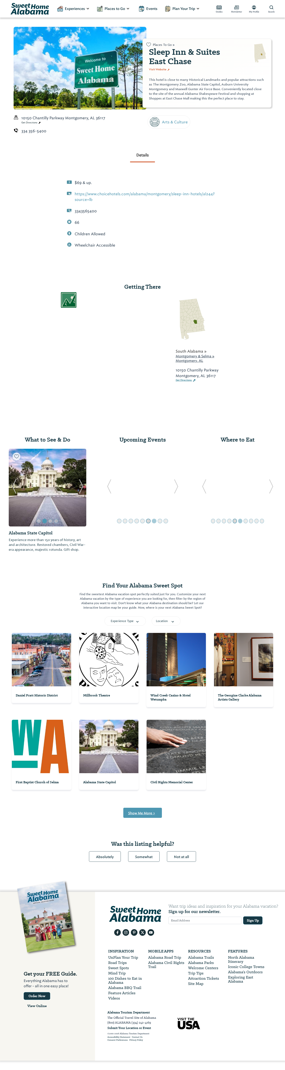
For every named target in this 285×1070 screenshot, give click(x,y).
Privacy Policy (136, 1040)
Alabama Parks (201, 963)
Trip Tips (196, 973)
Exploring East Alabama (240, 979)
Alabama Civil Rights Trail (166, 965)
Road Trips (117, 963)
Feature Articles (122, 993)
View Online (37, 1006)
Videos (114, 998)
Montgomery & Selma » (195, 356)
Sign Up (253, 920)
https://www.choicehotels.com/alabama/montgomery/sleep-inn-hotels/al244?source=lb (145, 196)
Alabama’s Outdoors (245, 972)
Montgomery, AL (189, 360)
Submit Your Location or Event (129, 1028)
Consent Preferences (117, 1040)
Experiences (75, 8)
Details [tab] (142, 155)
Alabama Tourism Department (128, 1012)
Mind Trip (117, 973)
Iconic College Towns (246, 967)
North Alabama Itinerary (241, 959)
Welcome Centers (203, 968)
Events (151, 8)
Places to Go (114, 8)
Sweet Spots (118, 968)
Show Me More (141, 813)
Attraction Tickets (203, 978)
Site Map (195, 984)
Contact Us (137, 1037)
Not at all (181, 857)
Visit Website (158, 69)
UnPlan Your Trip (123, 957)
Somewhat (144, 857)
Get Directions (29, 122)
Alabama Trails (201, 957)
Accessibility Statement (118, 1037)
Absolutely (105, 857)
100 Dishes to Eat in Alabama (125, 980)
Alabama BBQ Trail (124, 988)
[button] (14, 487)
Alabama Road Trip (164, 957)
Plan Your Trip (183, 8)
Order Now (36, 996)
